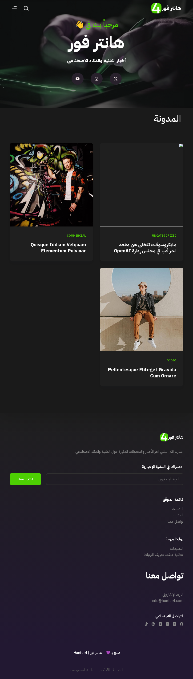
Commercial (76, 236)
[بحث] (26, 8)
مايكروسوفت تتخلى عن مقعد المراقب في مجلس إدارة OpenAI (145, 247)
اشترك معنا (25, 479)
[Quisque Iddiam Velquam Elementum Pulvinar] (51, 184)
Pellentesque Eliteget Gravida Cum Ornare (142, 372)
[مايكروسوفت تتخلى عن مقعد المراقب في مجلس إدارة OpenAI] (141, 184)
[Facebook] (181, 624)
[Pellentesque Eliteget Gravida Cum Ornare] (141, 309)
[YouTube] (160, 624)
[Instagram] (97, 79)
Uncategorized (164, 236)
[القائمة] (14, 8)
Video (171, 360)
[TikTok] (146, 624)
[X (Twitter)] (174, 624)
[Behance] (153, 624)
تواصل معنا (175, 521)
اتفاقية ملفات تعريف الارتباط (163, 555)
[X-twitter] (116, 79)
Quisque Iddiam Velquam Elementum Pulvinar (58, 247)
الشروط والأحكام (111, 670)
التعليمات (176, 548)
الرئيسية (177, 509)
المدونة (178, 515)
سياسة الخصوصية (83, 670)
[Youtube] (78, 79)
